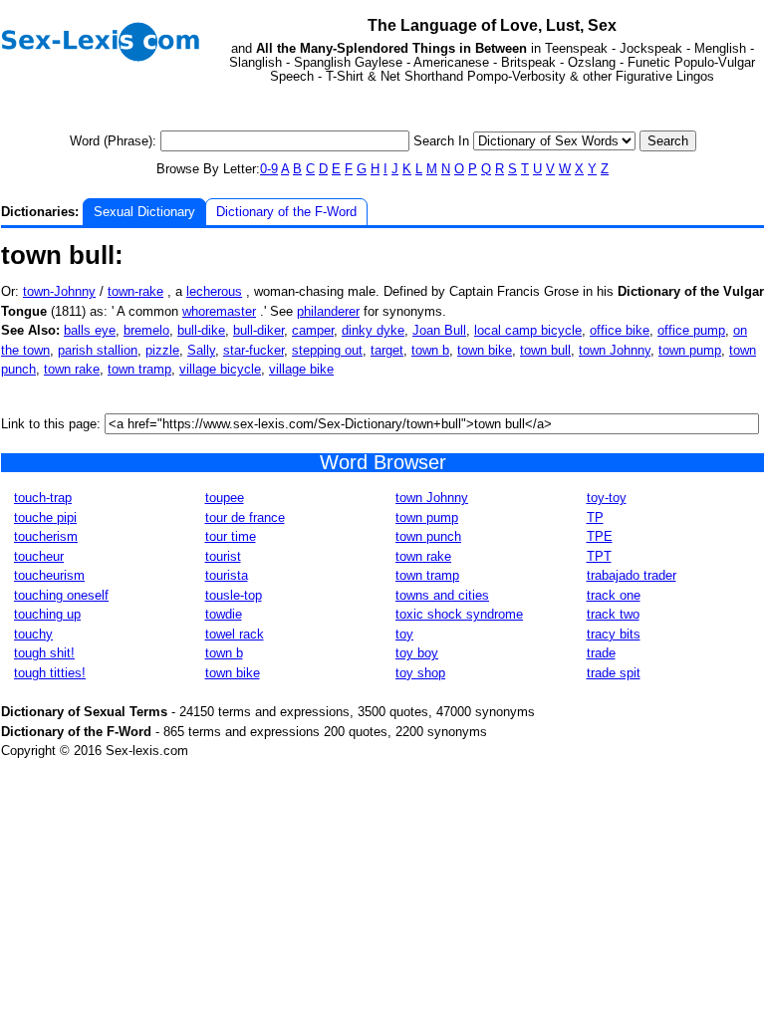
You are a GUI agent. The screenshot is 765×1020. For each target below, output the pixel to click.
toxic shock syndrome (459, 614)
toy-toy (607, 497)
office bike (619, 330)
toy (404, 634)
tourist (223, 556)
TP (595, 517)
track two (613, 614)
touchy (33, 634)
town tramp (139, 369)
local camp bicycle (528, 330)
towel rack (234, 634)
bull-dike (201, 330)
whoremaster (219, 311)
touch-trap (43, 497)
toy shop (420, 672)
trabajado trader (631, 575)
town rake (72, 369)
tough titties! (50, 672)
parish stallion (97, 350)
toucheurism (49, 575)
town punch (428, 536)
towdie (223, 614)
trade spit (613, 672)
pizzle (162, 350)
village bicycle (220, 369)
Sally (201, 350)
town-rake (135, 291)
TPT (599, 556)
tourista (226, 575)
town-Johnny (59, 291)
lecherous (214, 291)
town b (430, 350)
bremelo (146, 330)
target (387, 350)
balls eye (90, 330)
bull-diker (258, 330)
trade (601, 652)
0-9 (269, 168)
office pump (691, 330)
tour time (230, 536)
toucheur (39, 556)
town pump (689, 350)
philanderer (328, 311)
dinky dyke (373, 330)
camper (313, 330)
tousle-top (233, 595)
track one (613, 595)
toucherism (46, 536)
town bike (484, 350)
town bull (545, 350)
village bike (301, 369)
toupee (224, 497)
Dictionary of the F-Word (286, 211)
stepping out (327, 350)
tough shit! (44, 652)
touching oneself (61, 595)
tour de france (245, 517)
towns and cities (442, 595)
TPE (600, 536)
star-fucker (253, 350)
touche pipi (45, 517)
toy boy (416, 652)
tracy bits (613, 634)
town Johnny (614, 350)
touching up (47, 614)
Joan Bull (439, 330)
